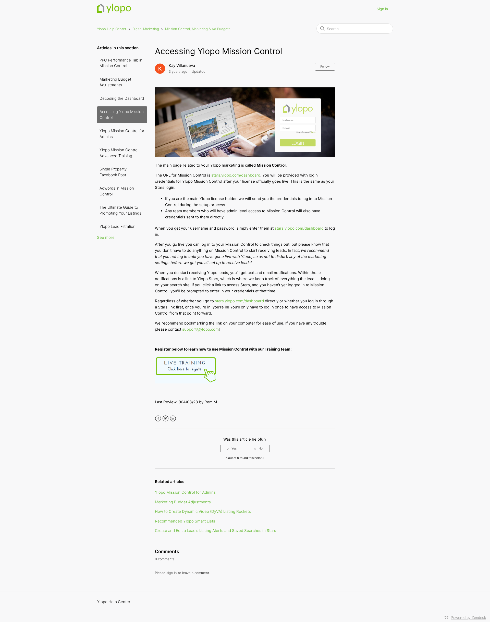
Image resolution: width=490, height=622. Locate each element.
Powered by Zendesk (468, 617)
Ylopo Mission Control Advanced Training (119, 152)
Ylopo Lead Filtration (118, 226)
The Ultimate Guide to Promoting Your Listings (120, 210)
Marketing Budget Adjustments (115, 82)
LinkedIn (173, 418)
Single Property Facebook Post (113, 172)
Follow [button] (325, 66)
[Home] (114, 11)
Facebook (158, 418)
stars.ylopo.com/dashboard (235, 175)
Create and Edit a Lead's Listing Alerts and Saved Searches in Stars (215, 530)
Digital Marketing (146, 29)
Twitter (165, 418)
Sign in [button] (382, 9)
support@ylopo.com (200, 329)
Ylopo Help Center (111, 29)
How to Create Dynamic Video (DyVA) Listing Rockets (203, 511)
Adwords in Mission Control (117, 191)
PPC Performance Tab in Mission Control (121, 63)
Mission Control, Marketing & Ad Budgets (197, 29)
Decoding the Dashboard (122, 98)
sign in (171, 573)
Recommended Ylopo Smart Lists (185, 521)
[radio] (231, 448)
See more (106, 237)
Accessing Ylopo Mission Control (122, 114)
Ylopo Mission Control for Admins (122, 133)
